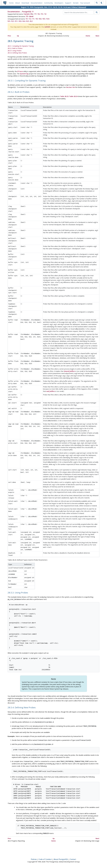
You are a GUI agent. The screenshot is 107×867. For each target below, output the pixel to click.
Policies (34, 859)
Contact (73, 859)
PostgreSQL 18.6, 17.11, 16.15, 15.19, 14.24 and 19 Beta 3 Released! (60, 7)
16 (38, 14)
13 (26, 19)
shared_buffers (69, 371)
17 (35, 14)
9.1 (16, 21)
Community (48, 3)
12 (30, 19)
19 (27, 16)
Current (26, 14)
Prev (9, 36)
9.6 (40, 19)
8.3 (27, 21)
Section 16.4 (70, 87)
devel (31, 16)
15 (42, 14)
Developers (59, 3)
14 (45, 14)
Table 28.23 (64, 96)
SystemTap (24, 74)
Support (68, 3)
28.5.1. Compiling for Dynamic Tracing (21, 46)
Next (97, 36)
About (17, 3)
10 (37, 19)
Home (11, 3)
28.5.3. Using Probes (15, 51)
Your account (85, 3)
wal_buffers (50, 391)
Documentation (36, 3)
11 (33, 19)
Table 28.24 (73, 96)
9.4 (47, 19)
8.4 (24, 21)
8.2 (31, 21)
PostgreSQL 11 (28, 12)
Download (25, 3)
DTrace (20, 71)
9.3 (9, 21)
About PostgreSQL (61, 859)
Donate (75, 3)
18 (31, 14)
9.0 (20, 21)
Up (18, 36)
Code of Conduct (45, 859)
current (47, 27)
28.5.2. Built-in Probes (15, 48)
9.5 (44, 19)
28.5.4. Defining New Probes (17, 53)
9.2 (12, 21)
